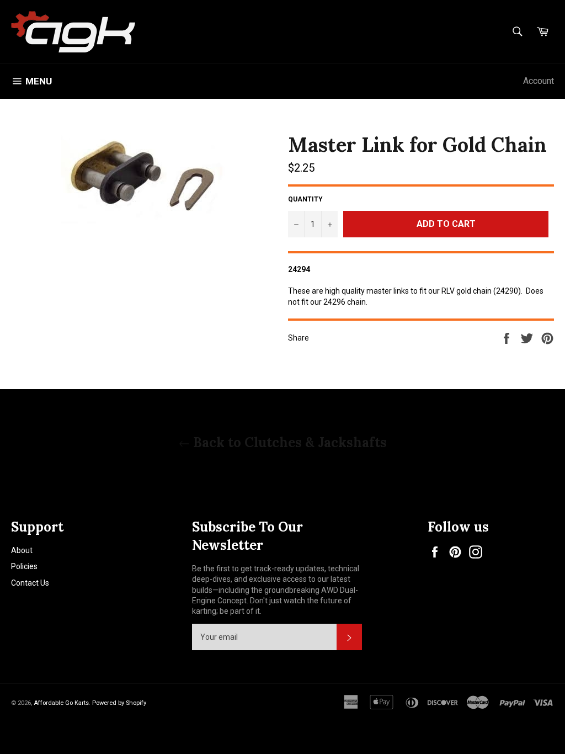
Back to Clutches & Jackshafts (288, 442)
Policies (24, 566)
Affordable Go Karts (61, 703)
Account (538, 81)
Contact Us (30, 582)
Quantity (305, 199)
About (22, 550)
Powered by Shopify (119, 703)
